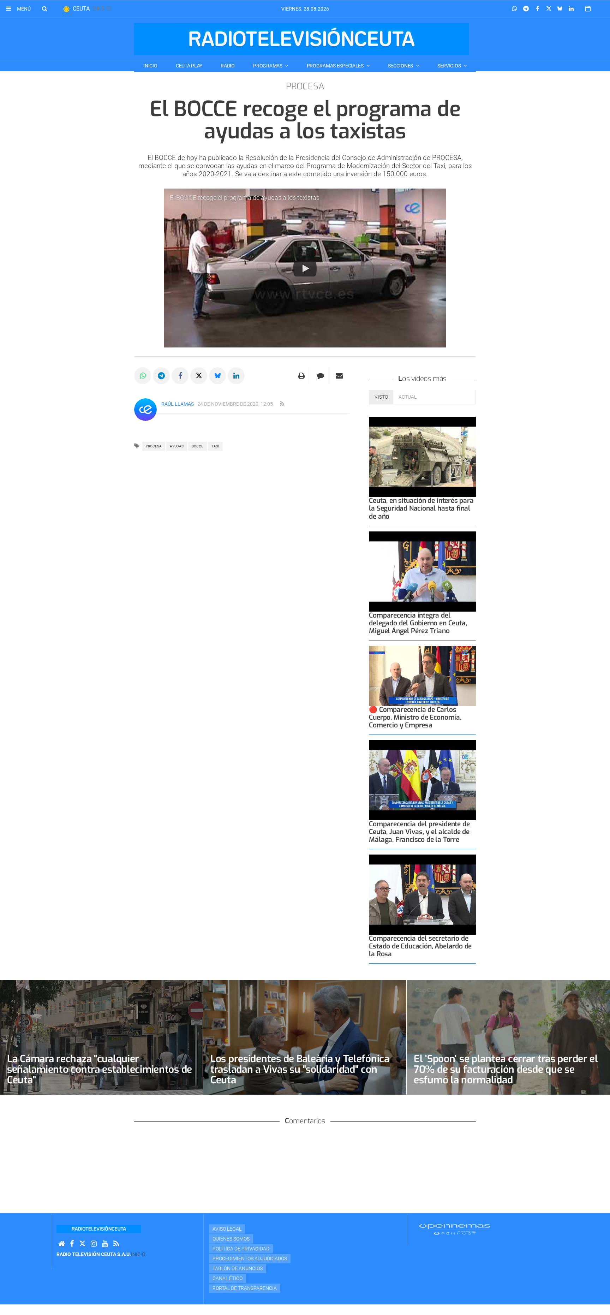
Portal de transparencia (245, 1288)
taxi (215, 446)
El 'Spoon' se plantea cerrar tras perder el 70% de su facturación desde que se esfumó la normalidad (506, 1069)
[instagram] (94, 1244)
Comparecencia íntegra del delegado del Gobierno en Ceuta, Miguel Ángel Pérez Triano (418, 623)
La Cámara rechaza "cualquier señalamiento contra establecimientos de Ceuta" (99, 1069)
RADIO (228, 66)
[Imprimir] (301, 375)
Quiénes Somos (231, 1239)
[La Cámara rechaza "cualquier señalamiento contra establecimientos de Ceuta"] (101, 1037)
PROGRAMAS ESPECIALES (336, 66)
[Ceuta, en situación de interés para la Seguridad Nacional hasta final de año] (422, 457)
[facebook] (72, 1244)
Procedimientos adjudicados (250, 1258)
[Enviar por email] (339, 375)
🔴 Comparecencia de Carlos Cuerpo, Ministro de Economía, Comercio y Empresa (415, 717)
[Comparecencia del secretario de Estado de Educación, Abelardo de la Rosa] (422, 895)
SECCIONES (401, 66)
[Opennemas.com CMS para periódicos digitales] (454, 1229)
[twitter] (82, 1244)
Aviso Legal (227, 1229)
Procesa (154, 446)
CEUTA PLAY (189, 66)
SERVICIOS (449, 66)
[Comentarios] (320, 375)
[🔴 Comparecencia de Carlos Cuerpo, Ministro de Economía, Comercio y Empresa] (422, 676)
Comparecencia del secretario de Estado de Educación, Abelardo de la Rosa (420, 946)
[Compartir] (514, 9)
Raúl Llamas (177, 404)
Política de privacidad (241, 1248)
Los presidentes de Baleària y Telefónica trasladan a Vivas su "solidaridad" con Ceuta (299, 1069)
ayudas (177, 446)
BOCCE (197, 446)
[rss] (282, 404)
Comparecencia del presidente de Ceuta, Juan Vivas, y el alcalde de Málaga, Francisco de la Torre (419, 832)
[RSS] (116, 1244)
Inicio (150, 66)
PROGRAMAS (268, 66)
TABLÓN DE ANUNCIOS (238, 1268)
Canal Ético (228, 1278)
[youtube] (105, 1244)
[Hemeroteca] (588, 8)
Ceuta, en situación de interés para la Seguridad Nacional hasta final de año (421, 508)
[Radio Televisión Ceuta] (301, 39)
